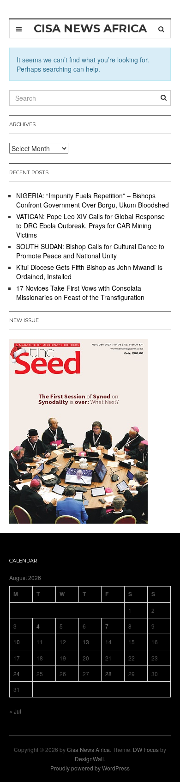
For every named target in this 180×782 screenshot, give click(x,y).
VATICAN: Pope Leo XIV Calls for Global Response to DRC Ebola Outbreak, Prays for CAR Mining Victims (90, 225)
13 (86, 642)
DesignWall (89, 759)
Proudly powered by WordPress (90, 768)
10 (16, 642)
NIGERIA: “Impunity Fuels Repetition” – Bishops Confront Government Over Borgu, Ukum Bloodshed (92, 200)
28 (108, 674)
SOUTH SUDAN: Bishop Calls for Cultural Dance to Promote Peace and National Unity (90, 251)
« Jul (15, 711)
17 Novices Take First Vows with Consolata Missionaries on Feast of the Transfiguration (80, 292)
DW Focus (146, 749)
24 (16, 674)
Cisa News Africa (88, 749)
